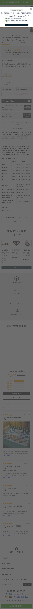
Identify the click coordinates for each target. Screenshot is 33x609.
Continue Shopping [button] (17, 24)
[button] (31, 9)
